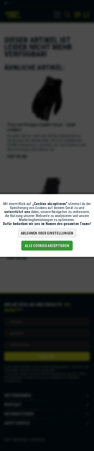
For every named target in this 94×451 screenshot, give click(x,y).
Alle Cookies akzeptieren (47, 246)
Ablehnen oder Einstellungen (47, 233)
